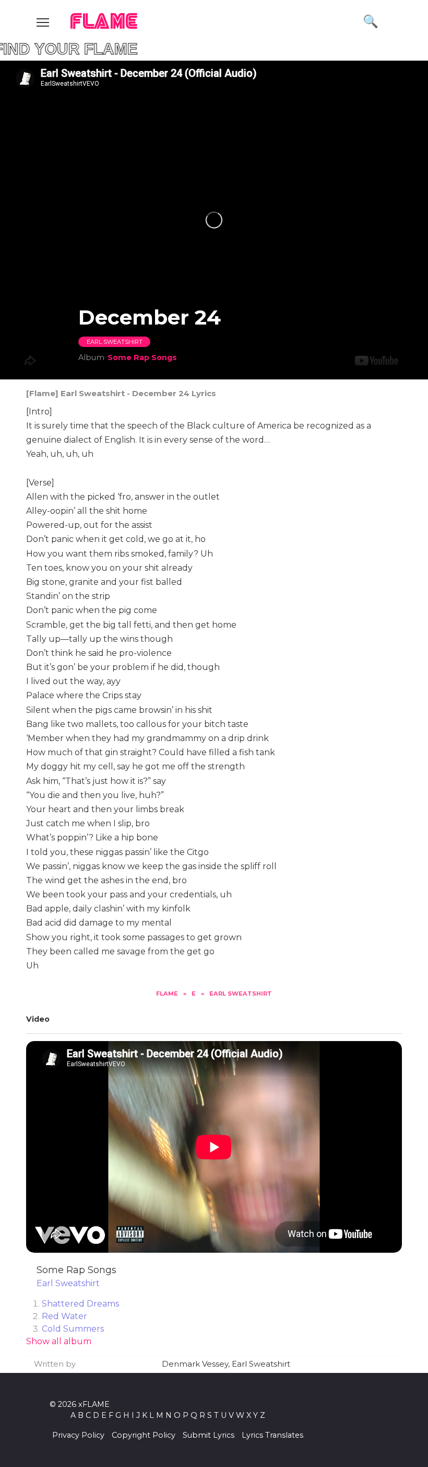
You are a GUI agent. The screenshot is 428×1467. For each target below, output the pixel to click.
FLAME (104, 22)
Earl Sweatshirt (114, 341)
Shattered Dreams (80, 1304)
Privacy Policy (78, 1435)
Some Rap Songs (142, 357)
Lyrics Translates (272, 1435)
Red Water (64, 1316)
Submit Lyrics (208, 1435)
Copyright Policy (143, 1435)
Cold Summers (73, 1329)
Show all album (58, 1341)
